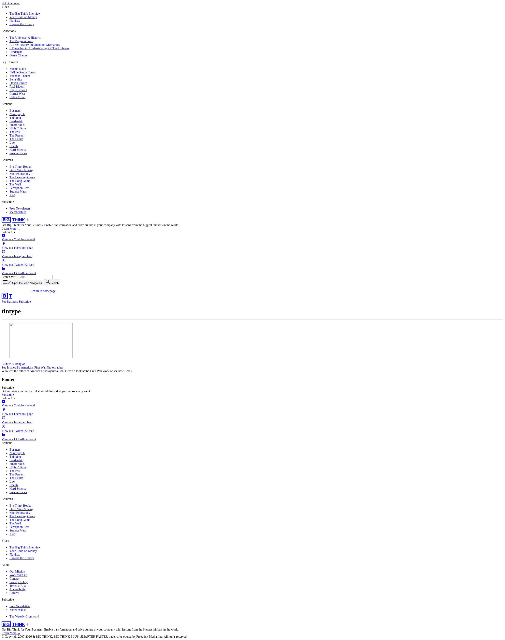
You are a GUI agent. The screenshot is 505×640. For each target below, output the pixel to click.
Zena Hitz (15, 79)
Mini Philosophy (19, 173)
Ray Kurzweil (18, 90)
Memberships (17, 212)
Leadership (16, 121)
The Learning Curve (22, 177)
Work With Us (18, 575)
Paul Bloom (16, 86)
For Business (10, 301)
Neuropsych (17, 114)
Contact (14, 578)
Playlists (14, 20)
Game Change (18, 55)
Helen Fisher (17, 97)
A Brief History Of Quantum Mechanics (34, 44)
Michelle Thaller (19, 76)
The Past (14, 132)
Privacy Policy (18, 582)
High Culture (17, 128)
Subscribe (25, 301)
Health (13, 146)
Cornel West (17, 93)
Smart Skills (16, 124)
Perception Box (19, 188)
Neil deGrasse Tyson (22, 72)
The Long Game (19, 180)
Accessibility (17, 589)
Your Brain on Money (23, 17)
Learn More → (11, 228)
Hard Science (17, 149)
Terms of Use (17, 585)
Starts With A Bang (21, 170)
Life (12, 142)
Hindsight (15, 51)
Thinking (15, 117)
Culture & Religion (13, 364)
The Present (16, 135)
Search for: (8, 277)
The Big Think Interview (25, 13)
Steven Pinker (18, 83)
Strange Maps (18, 191)
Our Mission (17, 571)
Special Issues (18, 153)
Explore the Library (21, 24)
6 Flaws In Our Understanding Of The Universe (39, 48)
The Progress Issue (21, 41)
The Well (15, 184)
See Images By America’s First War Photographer (32, 367)
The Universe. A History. (25, 37)
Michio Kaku (17, 68)
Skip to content (11, 3)
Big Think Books (20, 166)
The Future (16, 139)
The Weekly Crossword (24, 616)
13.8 (12, 195)
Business (15, 110)
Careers (14, 592)
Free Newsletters (19, 208)
